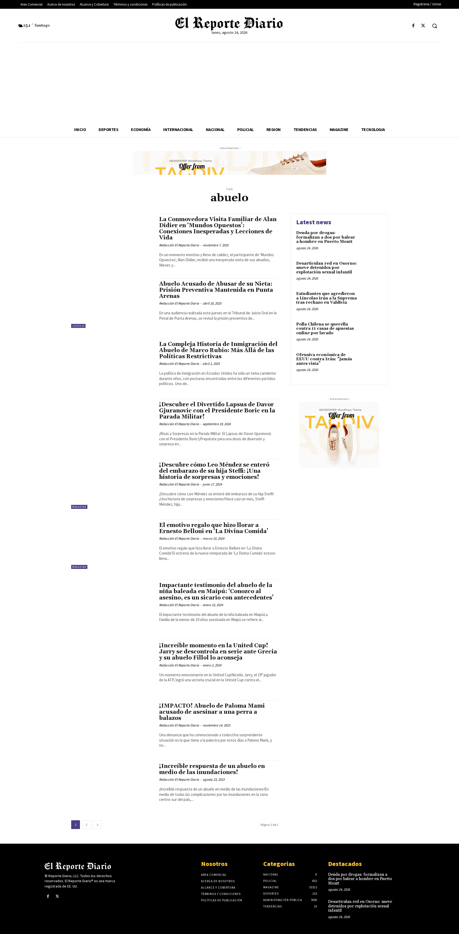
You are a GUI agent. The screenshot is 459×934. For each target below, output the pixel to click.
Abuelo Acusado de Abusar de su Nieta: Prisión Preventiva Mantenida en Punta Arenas (216, 290)
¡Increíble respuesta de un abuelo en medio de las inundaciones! (212, 769)
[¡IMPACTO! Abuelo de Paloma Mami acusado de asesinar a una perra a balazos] (112, 725)
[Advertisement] (229, 82)
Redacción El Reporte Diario (179, 245)
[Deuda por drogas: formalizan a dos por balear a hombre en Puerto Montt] (371, 241)
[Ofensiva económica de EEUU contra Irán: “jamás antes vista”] (371, 363)
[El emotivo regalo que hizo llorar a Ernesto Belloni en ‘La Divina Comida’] (112, 544)
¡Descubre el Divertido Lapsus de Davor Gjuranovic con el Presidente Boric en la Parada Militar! (217, 410)
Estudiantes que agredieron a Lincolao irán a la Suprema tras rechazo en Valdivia (326, 298)
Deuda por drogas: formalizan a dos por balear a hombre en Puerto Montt (325, 237)
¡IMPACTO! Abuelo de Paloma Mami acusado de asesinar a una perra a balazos (212, 712)
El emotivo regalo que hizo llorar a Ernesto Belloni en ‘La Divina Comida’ (213, 528)
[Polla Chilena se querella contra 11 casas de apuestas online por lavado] (371, 332)
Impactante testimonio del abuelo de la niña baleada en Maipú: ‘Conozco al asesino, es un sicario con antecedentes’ (216, 591)
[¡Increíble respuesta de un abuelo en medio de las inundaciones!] (112, 785)
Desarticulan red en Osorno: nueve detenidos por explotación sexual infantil (326, 268)
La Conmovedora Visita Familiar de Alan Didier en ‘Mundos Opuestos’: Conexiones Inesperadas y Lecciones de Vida (218, 228)
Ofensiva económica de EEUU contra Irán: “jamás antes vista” (324, 359)
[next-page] (97, 824)
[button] (434, 25)
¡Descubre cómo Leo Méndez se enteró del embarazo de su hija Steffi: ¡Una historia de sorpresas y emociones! (214, 471)
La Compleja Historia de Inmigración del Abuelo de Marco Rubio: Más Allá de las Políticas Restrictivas (218, 350)
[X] (423, 25)
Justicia (78, 326)
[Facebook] (413, 25)
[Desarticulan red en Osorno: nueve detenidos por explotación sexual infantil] (371, 271)
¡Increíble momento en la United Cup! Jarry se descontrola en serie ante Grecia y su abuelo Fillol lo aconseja (218, 651)
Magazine (79, 507)
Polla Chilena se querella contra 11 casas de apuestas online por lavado (325, 329)
